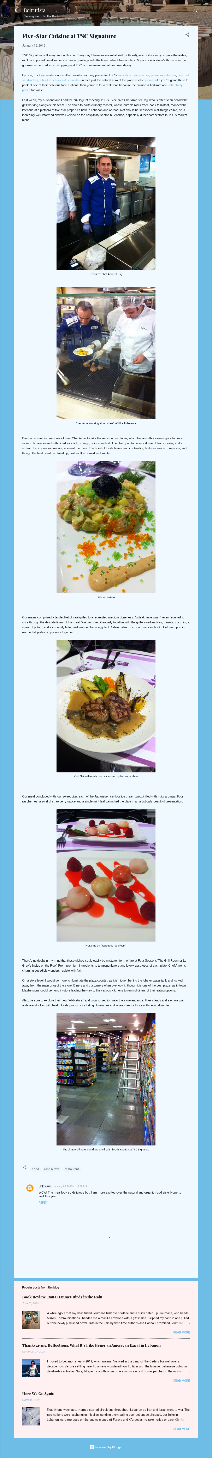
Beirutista (35, 10)
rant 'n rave (51, 1169)
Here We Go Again (38, 1393)
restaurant (72, 1169)
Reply (43, 1202)
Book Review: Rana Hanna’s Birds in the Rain (62, 1296)
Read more (181, 1332)
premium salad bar (163, 75)
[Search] (195, 11)
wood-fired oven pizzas (133, 75)
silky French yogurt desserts (59, 80)
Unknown (45, 1186)
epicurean (150, 80)
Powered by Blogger (109, 1447)
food (35, 1169)
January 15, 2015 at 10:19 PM (70, 1186)
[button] (187, 35)
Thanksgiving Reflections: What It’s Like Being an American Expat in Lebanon (91, 1345)
